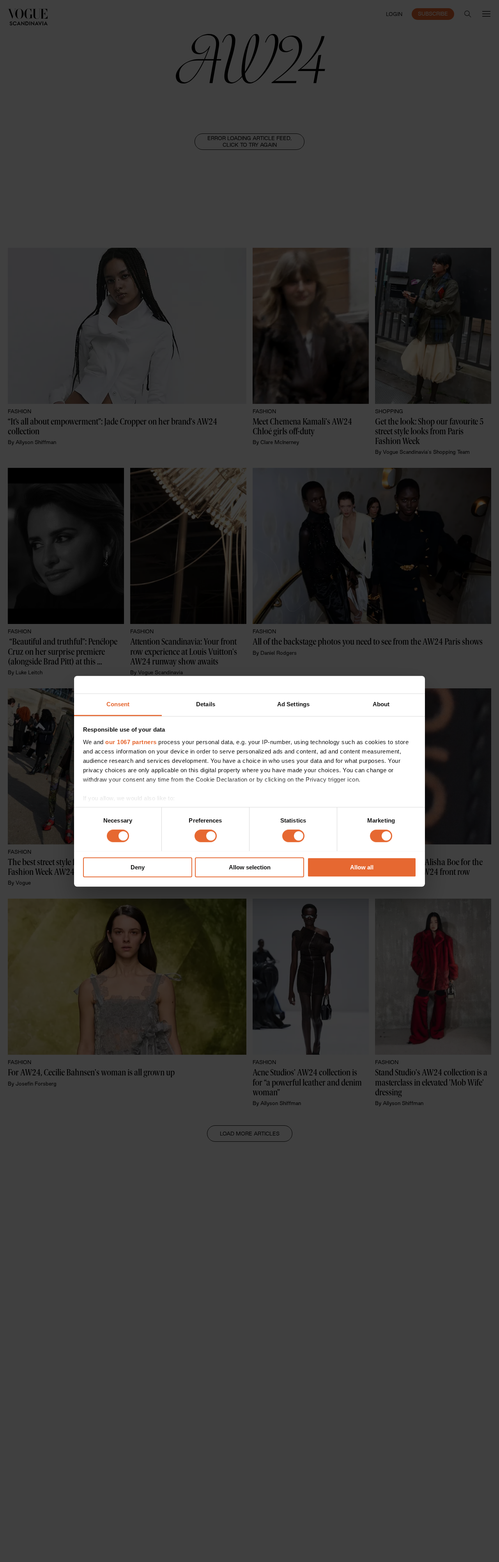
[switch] (206, 836)
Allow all (361, 867)
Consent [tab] (118, 704)
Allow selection (250, 867)
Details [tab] (205, 704)
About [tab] (381, 704)
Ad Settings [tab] (293, 704)
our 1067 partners (131, 742)
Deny (138, 867)
